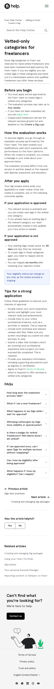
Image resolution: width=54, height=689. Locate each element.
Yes (10, 526)
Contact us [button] (15, 616)
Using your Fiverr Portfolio (18, 559)
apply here (22, 114)
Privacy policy (27, 662)
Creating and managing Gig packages (23, 553)
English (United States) (26, 675)
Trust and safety (27, 668)
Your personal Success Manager (21, 570)
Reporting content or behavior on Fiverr (25, 576)
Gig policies (10, 565)
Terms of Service (35, 369)
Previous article (18, 489)
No (20, 526)
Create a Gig (14, 23)
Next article (38, 497)
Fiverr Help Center (13, 20)
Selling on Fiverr (33, 20)
